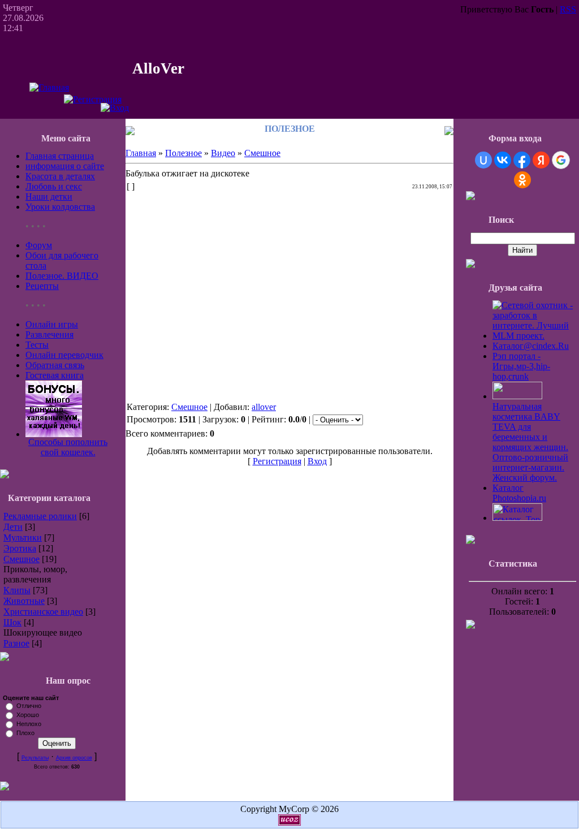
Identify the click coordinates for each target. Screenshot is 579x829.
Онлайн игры (51, 324)
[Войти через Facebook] (521, 160)
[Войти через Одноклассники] (522, 179)
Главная (141, 153)
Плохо (25, 732)
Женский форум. (524, 477)
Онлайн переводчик (64, 355)
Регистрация (277, 461)
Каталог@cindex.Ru (530, 346)
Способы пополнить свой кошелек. (67, 447)
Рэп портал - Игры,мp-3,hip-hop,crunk (521, 366)
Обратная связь (54, 365)
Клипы (17, 590)
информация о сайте (64, 166)
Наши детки (48, 196)
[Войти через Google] (561, 160)
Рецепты (42, 286)
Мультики (22, 537)
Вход (317, 461)
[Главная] (49, 87)
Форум (38, 245)
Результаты (35, 758)
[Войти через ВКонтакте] (502, 160)
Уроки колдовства (60, 206)
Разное (16, 643)
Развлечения (49, 334)
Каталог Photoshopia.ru (519, 493)
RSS (568, 9)
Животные (24, 601)
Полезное (183, 153)
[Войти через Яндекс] (541, 160)
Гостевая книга (54, 375)
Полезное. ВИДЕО (61, 275)
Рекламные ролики (40, 516)
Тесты (37, 344)
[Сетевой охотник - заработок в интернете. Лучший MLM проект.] (534, 335)
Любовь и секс (53, 186)
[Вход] (115, 108)
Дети (13, 527)
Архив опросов (74, 758)
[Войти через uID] (483, 160)
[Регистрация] (93, 99)
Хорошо (27, 714)
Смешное (21, 559)
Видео (223, 153)
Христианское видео (43, 611)
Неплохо (28, 723)
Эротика (19, 548)
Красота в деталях (60, 176)
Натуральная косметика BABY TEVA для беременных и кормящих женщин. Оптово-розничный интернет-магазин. (530, 436)
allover (264, 407)
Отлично (28, 705)
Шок (12, 622)
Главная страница (59, 156)
